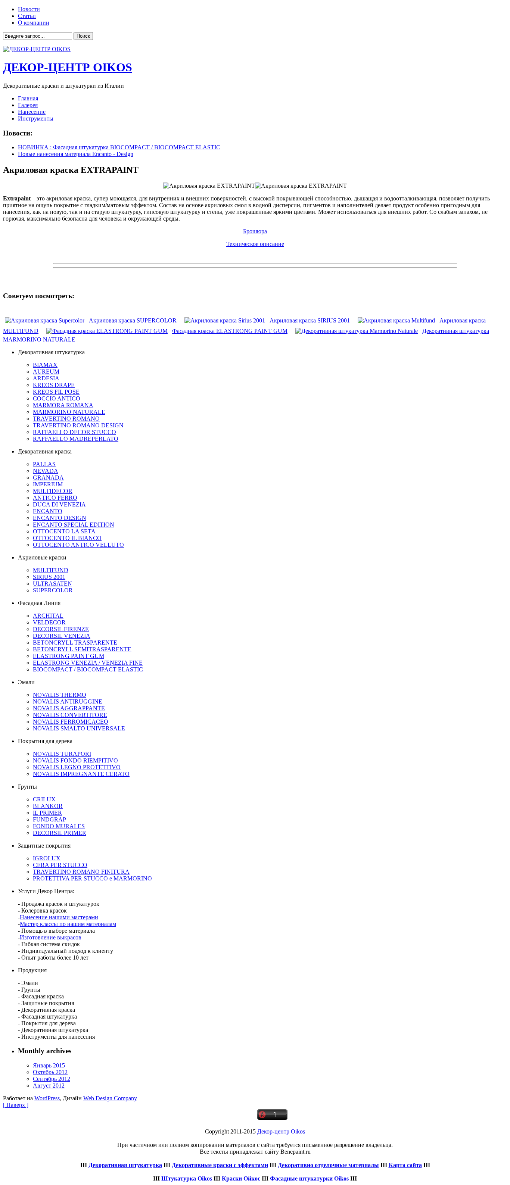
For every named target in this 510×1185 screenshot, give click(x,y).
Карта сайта (405, 1165)
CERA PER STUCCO (60, 865)
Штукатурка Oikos (186, 1178)
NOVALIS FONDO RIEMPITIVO (75, 760)
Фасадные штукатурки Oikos (309, 1178)
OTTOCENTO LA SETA (64, 531)
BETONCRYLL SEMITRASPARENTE (82, 649)
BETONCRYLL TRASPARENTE (75, 642)
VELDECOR (49, 622)
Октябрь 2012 (50, 1072)
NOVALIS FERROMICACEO (70, 721)
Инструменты (35, 118)
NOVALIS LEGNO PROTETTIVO (77, 767)
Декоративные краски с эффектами (220, 1165)
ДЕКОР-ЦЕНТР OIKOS (67, 67)
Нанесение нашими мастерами (59, 917)
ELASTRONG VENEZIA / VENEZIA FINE (88, 662)
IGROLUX (46, 858)
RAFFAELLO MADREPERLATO (75, 439)
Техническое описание (255, 244)
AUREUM (46, 371)
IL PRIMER (47, 813)
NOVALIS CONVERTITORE (70, 715)
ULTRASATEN (52, 583)
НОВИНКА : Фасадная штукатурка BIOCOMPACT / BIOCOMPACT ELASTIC (119, 147)
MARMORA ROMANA (63, 405)
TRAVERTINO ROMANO (66, 418)
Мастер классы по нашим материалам (68, 924)
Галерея (28, 105)
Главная (28, 98)
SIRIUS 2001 (49, 577)
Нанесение (32, 112)
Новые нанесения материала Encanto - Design (75, 154)
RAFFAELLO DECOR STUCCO (74, 432)
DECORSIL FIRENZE (61, 629)
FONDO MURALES (59, 826)
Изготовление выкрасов (50, 937)
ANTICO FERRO (55, 498)
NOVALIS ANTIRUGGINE (67, 701)
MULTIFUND (50, 570)
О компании (33, 22)
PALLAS (44, 464)
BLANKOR (48, 806)
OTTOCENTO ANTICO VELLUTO (78, 545)
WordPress (47, 1098)
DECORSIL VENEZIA (61, 636)
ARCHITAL (48, 615)
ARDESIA (46, 378)
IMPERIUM (48, 484)
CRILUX (44, 799)
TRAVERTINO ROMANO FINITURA (81, 872)
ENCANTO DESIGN (59, 518)
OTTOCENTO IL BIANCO (67, 538)
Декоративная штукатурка (125, 1165)
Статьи (27, 16)
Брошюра (255, 231)
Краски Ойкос (241, 1178)
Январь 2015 (49, 1065)
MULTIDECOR (52, 491)
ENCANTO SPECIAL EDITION (73, 524)
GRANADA (48, 477)
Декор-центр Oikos (281, 1131)
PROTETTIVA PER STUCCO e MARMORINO (92, 878)
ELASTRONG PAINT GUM (68, 656)
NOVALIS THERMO (59, 695)
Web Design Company (110, 1098)
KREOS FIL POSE (56, 392)
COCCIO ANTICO (56, 398)
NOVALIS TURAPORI (62, 754)
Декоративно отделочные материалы (328, 1165)
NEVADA (45, 471)
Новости (29, 9)
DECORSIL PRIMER (59, 833)
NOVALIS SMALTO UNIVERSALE (79, 728)
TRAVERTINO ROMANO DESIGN (78, 425)
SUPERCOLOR (53, 590)
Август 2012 (49, 1085)
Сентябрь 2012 (51, 1079)
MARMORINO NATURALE (69, 412)
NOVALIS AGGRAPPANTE (69, 708)
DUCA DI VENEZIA (59, 504)
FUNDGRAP (49, 819)
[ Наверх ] (15, 1105)
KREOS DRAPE (54, 385)
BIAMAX (45, 365)
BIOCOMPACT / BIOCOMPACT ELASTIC (88, 669)
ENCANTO (47, 511)
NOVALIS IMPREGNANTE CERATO (81, 774)
